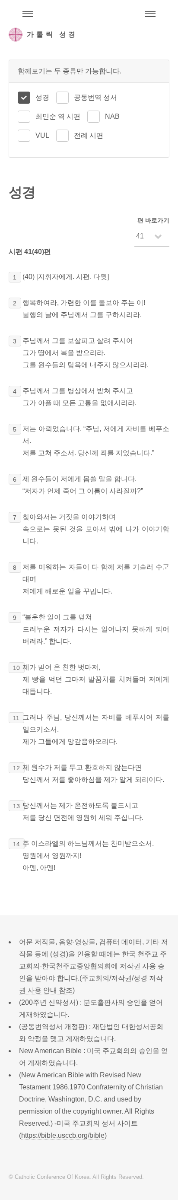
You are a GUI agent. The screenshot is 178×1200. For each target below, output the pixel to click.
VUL (42, 135)
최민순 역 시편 (57, 116)
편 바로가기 (153, 220)
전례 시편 (88, 135)
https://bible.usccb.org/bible (63, 1135)
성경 (42, 97)
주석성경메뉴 (27, 13)
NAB (112, 116)
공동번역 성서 (95, 97)
